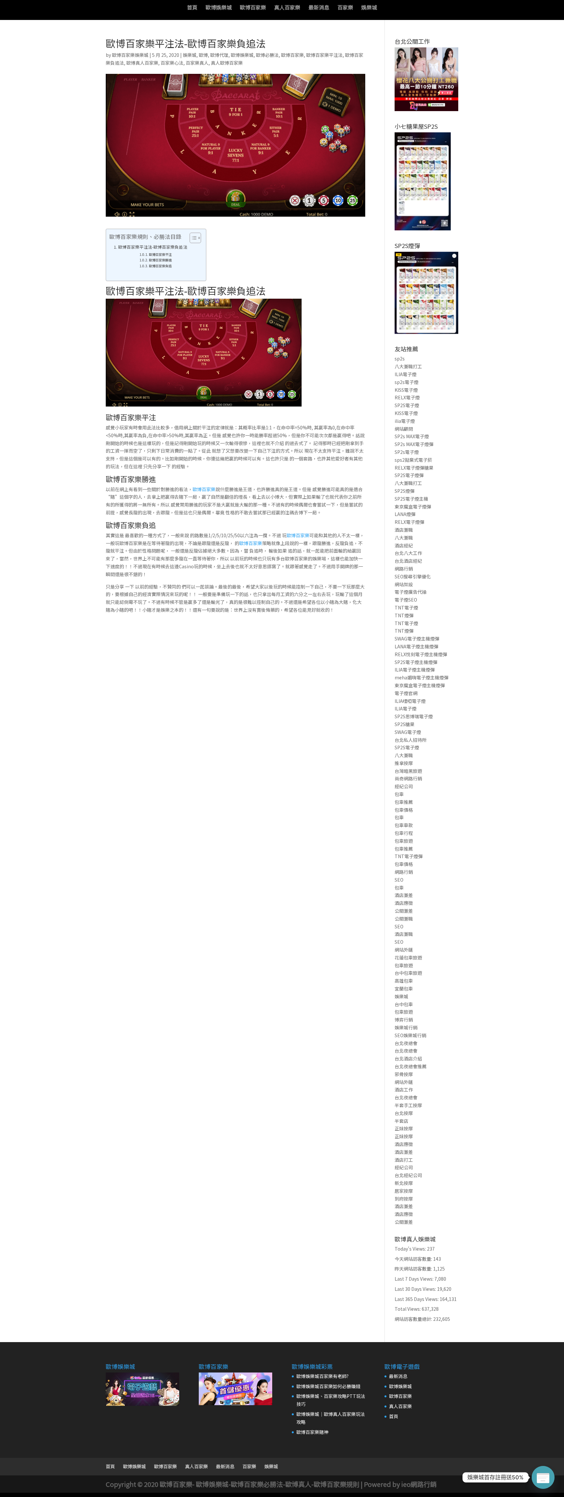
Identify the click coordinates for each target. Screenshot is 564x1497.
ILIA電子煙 (405, 374)
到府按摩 (404, 1198)
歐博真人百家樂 (142, 62)
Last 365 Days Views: (417, 1299)
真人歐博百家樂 (227, 62)
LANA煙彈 (405, 514)
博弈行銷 (404, 1019)
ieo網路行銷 (419, 1484)
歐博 (203, 55)
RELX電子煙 (407, 397)
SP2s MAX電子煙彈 (414, 444)
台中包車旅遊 (408, 973)
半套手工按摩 (408, 1105)
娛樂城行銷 (406, 1027)
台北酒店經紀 (408, 560)
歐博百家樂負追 (160, 265)
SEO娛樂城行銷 (410, 1035)
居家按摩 (404, 1191)
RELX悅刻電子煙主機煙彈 (421, 654)
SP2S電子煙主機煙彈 (416, 662)
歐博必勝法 (267, 55)
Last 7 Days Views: (414, 1278)
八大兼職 (404, 537)
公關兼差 (404, 910)
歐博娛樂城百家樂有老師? (322, 1376)
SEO (399, 879)
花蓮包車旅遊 (408, 957)
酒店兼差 (404, 895)
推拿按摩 (404, 763)
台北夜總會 (406, 1043)
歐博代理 (219, 55)
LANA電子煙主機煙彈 (416, 646)
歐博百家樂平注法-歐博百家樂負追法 (152, 247)
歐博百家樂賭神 (312, 1432)
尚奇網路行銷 (408, 778)
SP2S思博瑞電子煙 (414, 716)
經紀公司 (404, 786)
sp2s (400, 358)
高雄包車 (404, 980)
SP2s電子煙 (407, 452)
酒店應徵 (404, 903)
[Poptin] (543, 1477)
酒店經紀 (404, 545)
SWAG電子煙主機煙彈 (417, 638)
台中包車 (404, 1004)
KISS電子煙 (406, 390)
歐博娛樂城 (219, 8)
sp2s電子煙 (406, 382)
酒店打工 (404, 1159)
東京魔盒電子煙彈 (413, 506)
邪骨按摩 (404, 1074)
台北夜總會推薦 (411, 1066)
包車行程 (404, 833)
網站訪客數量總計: (414, 1319)
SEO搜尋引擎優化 (413, 576)
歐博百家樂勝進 (160, 260)
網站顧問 (404, 428)
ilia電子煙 (405, 421)
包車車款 (404, 825)
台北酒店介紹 (408, 1058)
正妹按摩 (404, 1128)
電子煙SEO (406, 599)
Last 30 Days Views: (416, 1289)
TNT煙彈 (404, 615)
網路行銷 (404, 568)
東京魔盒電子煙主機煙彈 (420, 685)
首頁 (192, 8)
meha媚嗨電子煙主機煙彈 (421, 677)
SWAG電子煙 (408, 732)
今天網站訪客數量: (414, 1259)
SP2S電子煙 (407, 405)
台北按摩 (404, 1113)
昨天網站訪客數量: (414, 1268)
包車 (399, 794)
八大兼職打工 (408, 366)
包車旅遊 (404, 841)
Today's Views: (411, 1248)
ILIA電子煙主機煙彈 (415, 669)
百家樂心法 (172, 62)
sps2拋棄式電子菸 (413, 460)
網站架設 (404, 584)
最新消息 (318, 8)
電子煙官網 (406, 693)
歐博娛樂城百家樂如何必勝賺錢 (328, 1386)
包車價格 (404, 810)
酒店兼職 (404, 529)
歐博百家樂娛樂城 (130, 55)
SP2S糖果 (405, 724)
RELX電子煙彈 (409, 522)
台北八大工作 (408, 553)
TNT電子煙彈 (409, 856)
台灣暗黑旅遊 (408, 771)
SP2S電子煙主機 (411, 498)
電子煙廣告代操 (411, 592)
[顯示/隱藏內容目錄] (192, 237)
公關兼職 (404, 918)
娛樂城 (369, 8)
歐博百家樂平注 (160, 254)
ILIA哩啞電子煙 (410, 701)
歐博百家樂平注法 (324, 55)
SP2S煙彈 (405, 491)
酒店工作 (404, 1089)
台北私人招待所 (411, 740)
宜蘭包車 (404, 988)
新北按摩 (404, 1183)
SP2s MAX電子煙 (412, 436)
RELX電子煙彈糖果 (414, 467)
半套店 (401, 1121)
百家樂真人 (197, 62)
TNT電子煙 (406, 607)
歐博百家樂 (253, 8)
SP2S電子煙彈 (409, 475)
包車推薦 (404, 802)
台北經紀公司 (408, 1175)
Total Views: (408, 1309)
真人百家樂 (287, 8)
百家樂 (345, 8)
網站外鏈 (404, 949)
